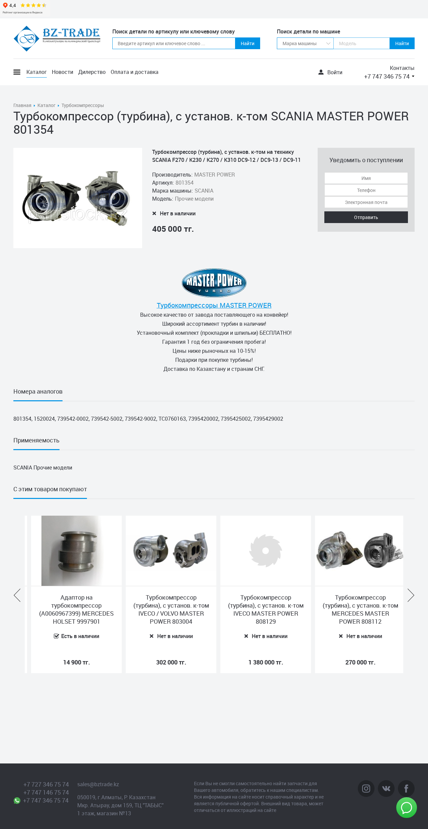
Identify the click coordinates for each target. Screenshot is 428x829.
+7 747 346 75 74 (387, 76)
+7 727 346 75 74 (46, 784)
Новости (62, 72)
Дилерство (92, 72)
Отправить (366, 217)
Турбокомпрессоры (83, 105)
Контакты (402, 68)
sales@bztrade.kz (98, 784)
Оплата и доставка (134, 72)
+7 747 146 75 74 (46, 792)
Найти (247, 43)
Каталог (36, 72)
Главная (22, 105)
